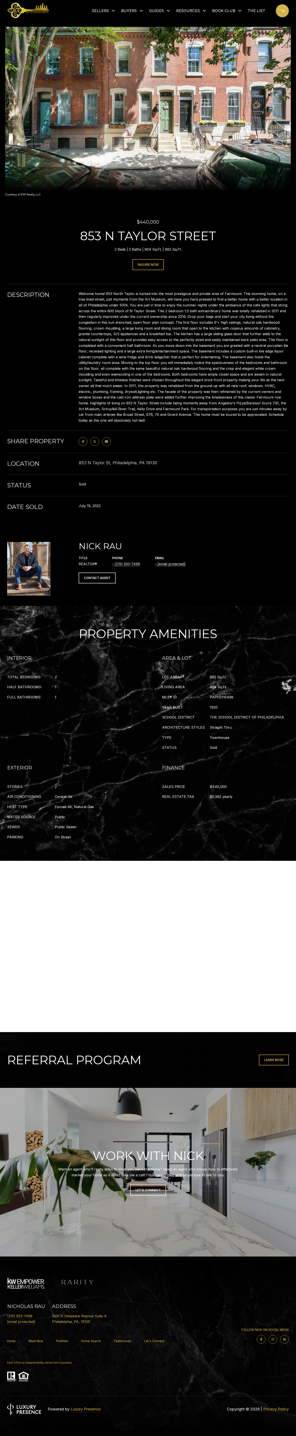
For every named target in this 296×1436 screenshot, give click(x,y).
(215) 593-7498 (127, 564)
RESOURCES (188, 10)
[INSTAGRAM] (272, 1339)
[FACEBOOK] (261, 1339)
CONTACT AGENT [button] (97, 578)
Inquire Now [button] (148, 264)
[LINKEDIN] (284, 1339)
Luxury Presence (86, 1409)
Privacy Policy (276, 1409)
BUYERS (129, 10)
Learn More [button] (274, 1060)
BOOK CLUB (223, 10)
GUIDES (156, 10)
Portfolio (62, 1341)
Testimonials (122, 1341)
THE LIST (256, 10)
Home (11, 1341)
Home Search (91, 1341)
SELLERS (100, 10)
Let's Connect (154, 1341)
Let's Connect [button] (148, 1190)
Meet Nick (36, 1341)
